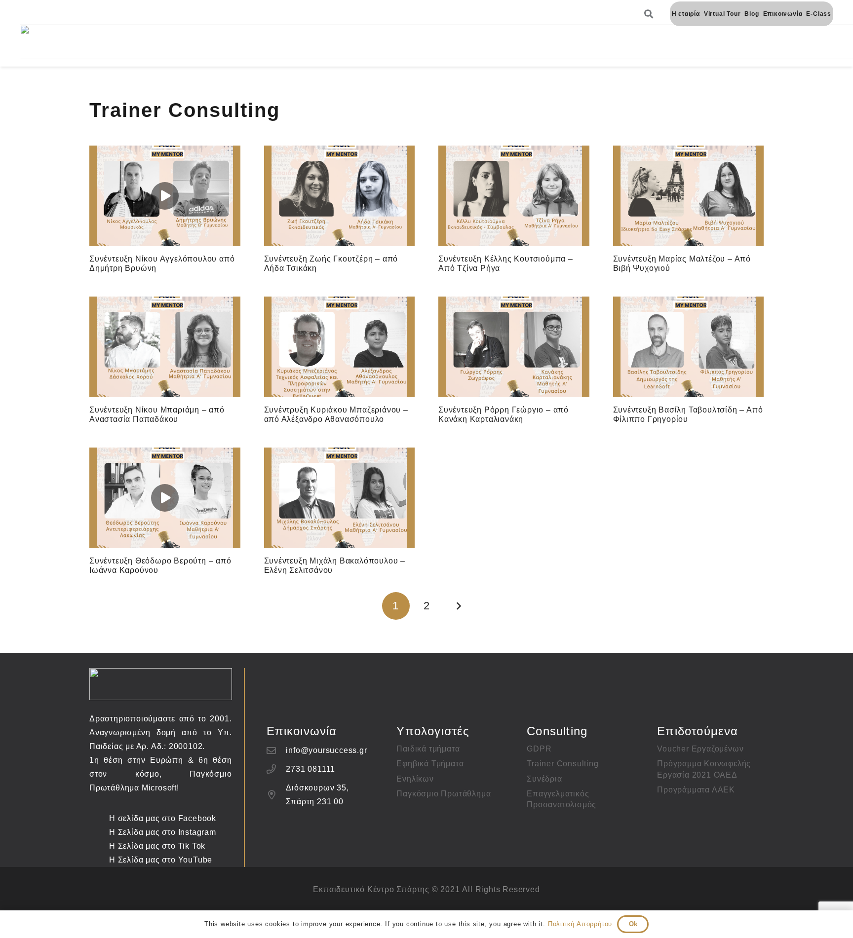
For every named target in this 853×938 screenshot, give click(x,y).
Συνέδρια (544, 779)
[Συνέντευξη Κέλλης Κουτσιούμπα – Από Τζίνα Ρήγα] (513, 196)
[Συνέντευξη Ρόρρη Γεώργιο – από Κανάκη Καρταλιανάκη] (513, 347)
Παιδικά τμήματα (428, 749)
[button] (649, 13)
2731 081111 (310, 769)
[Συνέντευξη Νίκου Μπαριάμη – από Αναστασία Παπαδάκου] (164, 347)
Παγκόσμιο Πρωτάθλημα (443, 793)
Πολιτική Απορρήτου (580, 924)
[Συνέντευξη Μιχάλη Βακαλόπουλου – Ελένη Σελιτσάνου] (339, 498)
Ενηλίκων (414, 779)
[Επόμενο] (457, 606)
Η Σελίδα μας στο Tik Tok (157, 846)
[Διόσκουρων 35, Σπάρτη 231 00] (276, 794)
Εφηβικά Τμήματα (430, 763)
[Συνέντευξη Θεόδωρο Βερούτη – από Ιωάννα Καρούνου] (164, 498)
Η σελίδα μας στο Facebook (162, 818)
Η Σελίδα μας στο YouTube (160, 860)
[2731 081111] (276, 769)
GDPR (539, 749)
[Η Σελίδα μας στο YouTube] (99, 859)
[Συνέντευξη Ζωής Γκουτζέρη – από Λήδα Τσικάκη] (339, 196)
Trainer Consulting (562, 763)
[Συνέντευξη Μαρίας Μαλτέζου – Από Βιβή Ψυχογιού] (688, 196)
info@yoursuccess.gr (326, 750)
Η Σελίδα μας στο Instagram (162, 832)
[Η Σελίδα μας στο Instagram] (99, 832)
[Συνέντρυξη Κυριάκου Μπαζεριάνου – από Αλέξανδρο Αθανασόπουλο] (339, 347)
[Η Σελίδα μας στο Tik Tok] (99, 846)
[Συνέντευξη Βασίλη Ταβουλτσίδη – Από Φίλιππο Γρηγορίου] (688, 347)
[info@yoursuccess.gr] (276, 750)
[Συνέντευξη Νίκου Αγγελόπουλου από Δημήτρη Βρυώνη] (164, 196)
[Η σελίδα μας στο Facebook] (99, 818)
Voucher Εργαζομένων (700, 749)
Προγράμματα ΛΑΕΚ (696, 790)
